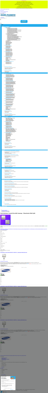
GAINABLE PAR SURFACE (7, 121)
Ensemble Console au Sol (8, 46)
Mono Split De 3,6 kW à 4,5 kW (9, 53)
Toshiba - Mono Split (8, 40)
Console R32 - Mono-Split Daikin (10, 33)
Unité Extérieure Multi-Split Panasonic (10, 88)
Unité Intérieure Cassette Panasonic (10, 90)
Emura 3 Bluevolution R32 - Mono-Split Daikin (12, 32)
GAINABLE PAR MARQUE (7, 117)
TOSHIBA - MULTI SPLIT (7, 84)
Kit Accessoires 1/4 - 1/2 (8, 62)
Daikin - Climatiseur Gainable (9, 118)
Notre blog (7, 355)
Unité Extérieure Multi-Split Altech (9, 103)
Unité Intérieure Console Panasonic (10, 89)
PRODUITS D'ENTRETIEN (7, 142)
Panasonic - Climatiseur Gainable (9, 119)
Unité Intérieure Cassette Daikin (9, 80)
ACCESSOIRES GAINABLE (7, 132)
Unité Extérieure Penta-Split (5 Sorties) (10, 76)
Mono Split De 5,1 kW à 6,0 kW (9, 54)
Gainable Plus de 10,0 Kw (8, 127)
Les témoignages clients (3, 355)
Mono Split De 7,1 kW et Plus (9, 55)
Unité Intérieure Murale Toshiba (9, 85)
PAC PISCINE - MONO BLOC (7, 169)
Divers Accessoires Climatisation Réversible (11, 59)
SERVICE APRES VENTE (7, 191)
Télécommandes (8, 109)
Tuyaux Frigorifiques (8, 57)
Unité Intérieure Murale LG (9, 92)
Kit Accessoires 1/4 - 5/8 (8, 63)
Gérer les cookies (4, 374)
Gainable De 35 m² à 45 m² (9, 123)
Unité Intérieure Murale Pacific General (10, 97)
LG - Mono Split (7, 41)
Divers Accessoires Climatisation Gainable (10, 139)
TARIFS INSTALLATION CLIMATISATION (9, 185)
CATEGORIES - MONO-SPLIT (8, 45)
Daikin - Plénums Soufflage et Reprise (10, 128)
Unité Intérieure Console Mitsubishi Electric (10, 82)
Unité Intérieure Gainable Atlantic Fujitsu (10, 95)
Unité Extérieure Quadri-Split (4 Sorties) (10, 75)
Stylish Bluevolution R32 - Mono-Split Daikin (12, 30)
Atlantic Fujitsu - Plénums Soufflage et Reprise (11, 130)
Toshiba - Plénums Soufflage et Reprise (10, 129)
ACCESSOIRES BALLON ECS (8, 158)
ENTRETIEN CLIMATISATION (8, 188)
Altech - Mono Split (8, 44)
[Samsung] (5, 272)
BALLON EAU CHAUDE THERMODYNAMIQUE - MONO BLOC (11, 150)
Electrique (7, 108)
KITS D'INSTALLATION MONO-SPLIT (9, 61)
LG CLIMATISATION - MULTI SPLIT (8, 91)
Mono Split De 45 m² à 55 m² (9, 50)
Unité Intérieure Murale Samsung (9, 99)
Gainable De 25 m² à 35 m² (9, 122)
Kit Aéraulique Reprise (8, 135)
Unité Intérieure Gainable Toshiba (9, 86)
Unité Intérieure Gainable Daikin (9, 79)
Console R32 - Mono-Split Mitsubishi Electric (12, 39)
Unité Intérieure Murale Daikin (9, 78)
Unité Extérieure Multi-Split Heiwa (9, 101)
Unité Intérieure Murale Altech (9, 104)
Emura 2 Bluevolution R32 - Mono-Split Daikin (12, 31)
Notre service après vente (18, 355)
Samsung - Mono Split (8, 43)
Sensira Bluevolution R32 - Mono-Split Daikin (12, 28)
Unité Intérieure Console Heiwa (9, 102)
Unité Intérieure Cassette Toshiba (9, 87)
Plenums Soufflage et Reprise (9, 134)
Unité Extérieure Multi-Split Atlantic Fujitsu (10, 93)
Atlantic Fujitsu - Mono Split (9, 42)
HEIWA (5, 100)
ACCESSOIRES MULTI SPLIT (8, 105)
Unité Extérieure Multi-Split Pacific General (10, 96)
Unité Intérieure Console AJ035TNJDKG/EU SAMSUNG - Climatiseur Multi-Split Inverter (13, 286)
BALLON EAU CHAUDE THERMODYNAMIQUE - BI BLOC (11, 154)
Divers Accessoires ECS (8, 161)
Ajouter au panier (2, 307)
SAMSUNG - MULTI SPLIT (7, 98)
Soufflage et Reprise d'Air (8, 159)
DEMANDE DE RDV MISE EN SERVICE (9, 182)
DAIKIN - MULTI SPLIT (7, 77)
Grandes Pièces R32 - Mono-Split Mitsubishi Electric (13, 37)
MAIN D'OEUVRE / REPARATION (8, 194)
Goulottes (7, 107)
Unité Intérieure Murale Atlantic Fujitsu (10, 94)
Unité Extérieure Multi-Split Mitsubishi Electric (11, 81)
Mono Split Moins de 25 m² (9, 48)
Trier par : (1, 250)
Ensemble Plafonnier (8, 47)
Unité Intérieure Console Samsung (4, 261)
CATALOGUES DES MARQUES (8, 66)
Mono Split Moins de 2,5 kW (9, 52)
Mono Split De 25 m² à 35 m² (9, 49)
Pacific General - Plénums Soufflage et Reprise (11, 131)
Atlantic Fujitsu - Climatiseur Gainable (10, 120)
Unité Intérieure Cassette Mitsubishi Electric (10, 83)
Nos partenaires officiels (23, 355)
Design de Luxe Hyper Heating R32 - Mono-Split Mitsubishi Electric (14, 36)
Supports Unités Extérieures (9, 160)
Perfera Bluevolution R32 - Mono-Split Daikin (12, 29)
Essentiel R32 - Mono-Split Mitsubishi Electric (12, 34)
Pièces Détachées (6, 203)
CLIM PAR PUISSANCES (7, 51)
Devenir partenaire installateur (11, 355)
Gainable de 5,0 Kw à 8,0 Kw (9, 126)
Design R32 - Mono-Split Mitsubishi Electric (12, 35)
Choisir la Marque (4, 358)
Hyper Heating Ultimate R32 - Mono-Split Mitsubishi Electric (13, 38)
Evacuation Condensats (8, 58)
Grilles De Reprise (8, 137)
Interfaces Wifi (7, 60)
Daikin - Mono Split (8, 27)
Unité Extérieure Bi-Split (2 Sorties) (10, 74)
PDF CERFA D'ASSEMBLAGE (8, 197)
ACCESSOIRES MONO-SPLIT (8, 56)
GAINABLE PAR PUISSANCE (7, 125)
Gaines (6, 136)
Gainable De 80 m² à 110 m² (9, 124)
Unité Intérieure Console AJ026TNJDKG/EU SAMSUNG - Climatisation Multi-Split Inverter (13, 252)
